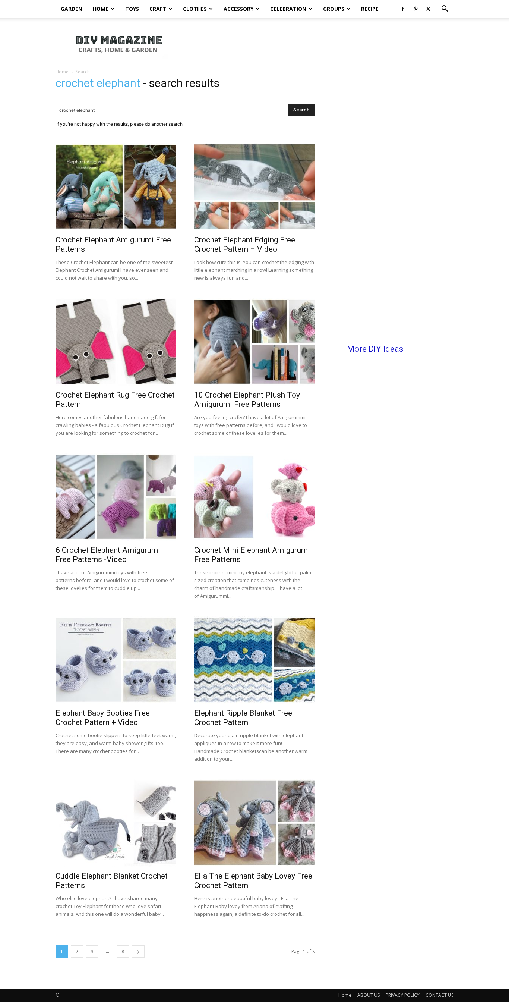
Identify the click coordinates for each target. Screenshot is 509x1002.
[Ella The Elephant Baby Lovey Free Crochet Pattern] (254, 823)
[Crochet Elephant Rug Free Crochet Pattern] (116, 342)
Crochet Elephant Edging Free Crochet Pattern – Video (244, 244)
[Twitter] (428, 9)
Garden (71, 8)
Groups (333, 8)
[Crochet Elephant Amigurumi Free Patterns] (116, 186)
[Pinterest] (415, 9)
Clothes (195, 8)
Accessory (238, 8)
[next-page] (138, 951)
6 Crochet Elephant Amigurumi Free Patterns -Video (108, 555)
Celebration (288, 8)
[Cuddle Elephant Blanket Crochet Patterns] (116, 823)
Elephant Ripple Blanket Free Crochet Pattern (243, 718)
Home (100, 8)
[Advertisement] (317, 43)
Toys (132, 8)
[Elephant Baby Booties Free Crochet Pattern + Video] (116, 660)
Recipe (370, 8)
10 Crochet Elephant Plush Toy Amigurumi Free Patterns (247, 399)
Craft (157, 8)
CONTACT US (439, 995)
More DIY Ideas (375, 349)
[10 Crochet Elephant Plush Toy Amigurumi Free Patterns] (254, 342)
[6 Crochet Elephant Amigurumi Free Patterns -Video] (116, 497)
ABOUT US (368, 995)
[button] (444, 9)
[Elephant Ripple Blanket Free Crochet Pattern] (254, 660)
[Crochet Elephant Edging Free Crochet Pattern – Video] (254, 186)
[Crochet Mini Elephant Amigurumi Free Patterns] (254, 497)
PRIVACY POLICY (403, 995)
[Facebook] (402, 9)
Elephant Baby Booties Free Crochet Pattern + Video (103, 718)
